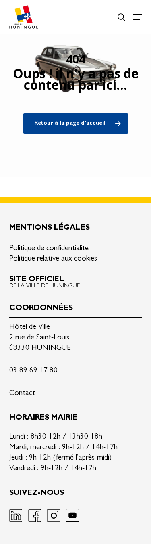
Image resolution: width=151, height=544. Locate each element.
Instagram (53, 515)
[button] (137, 17)
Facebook (34, 515)
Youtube (72, 515)
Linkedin (15, 515)
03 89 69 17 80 (33, 371)
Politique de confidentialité (49, 249)
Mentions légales (49, 228)
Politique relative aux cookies (53, 259)
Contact (22, 394)
